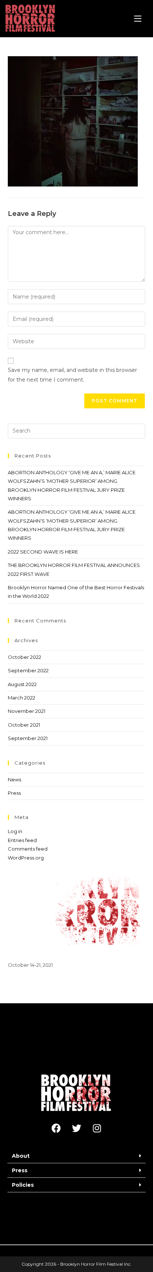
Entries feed (22, 840)
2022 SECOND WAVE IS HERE (43, 552)
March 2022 (21, 698)
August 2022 (22, 684)
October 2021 (24, 725)
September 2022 (28, 670)
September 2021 (28, 738)
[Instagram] (97, 1128)
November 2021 (26, 711)
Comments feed (28, 849)
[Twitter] (76, 1128)
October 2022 (24, 657)
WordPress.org (26, 858)
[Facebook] (56, 1128)
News (14, 779)
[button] (76, 1156)
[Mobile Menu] (137, 19)
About (21, 1156)
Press (14, 793)
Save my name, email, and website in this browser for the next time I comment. (72, 375)
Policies (23, 1185)
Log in (15, 831)
